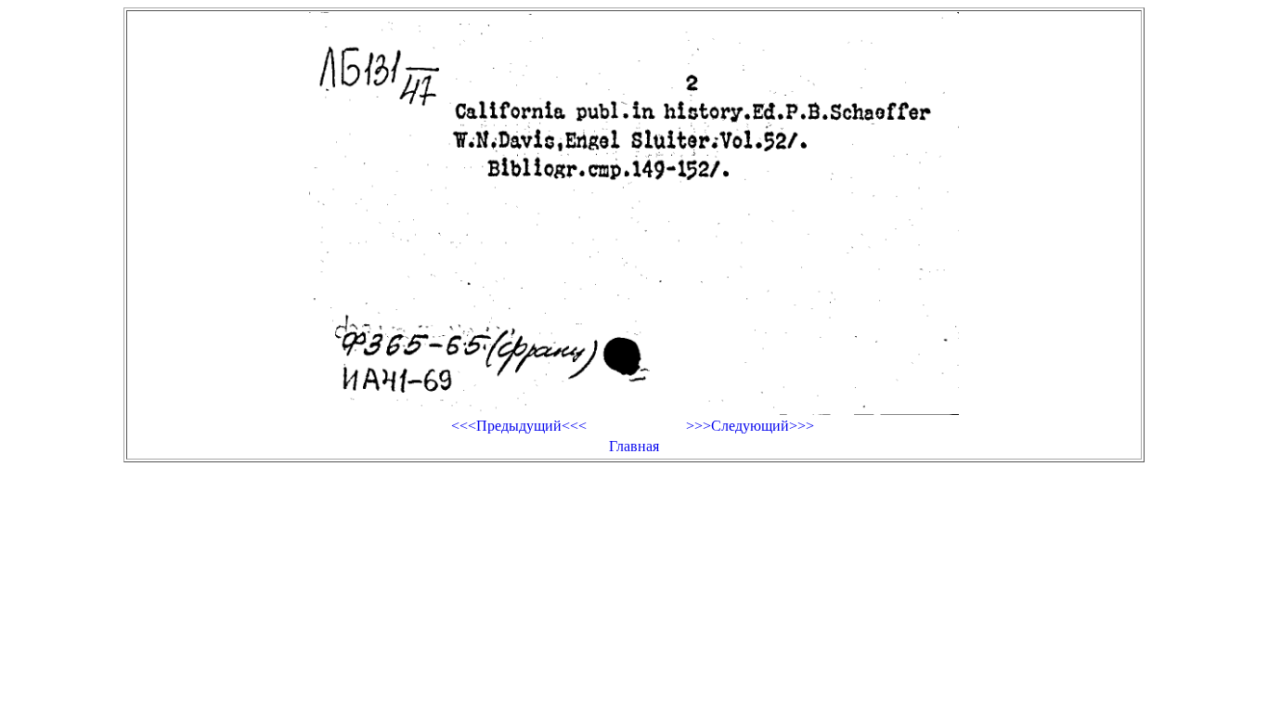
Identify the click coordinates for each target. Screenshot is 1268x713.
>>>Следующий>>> (750, 426)
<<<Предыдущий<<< (519, 426)
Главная (634, 446)
